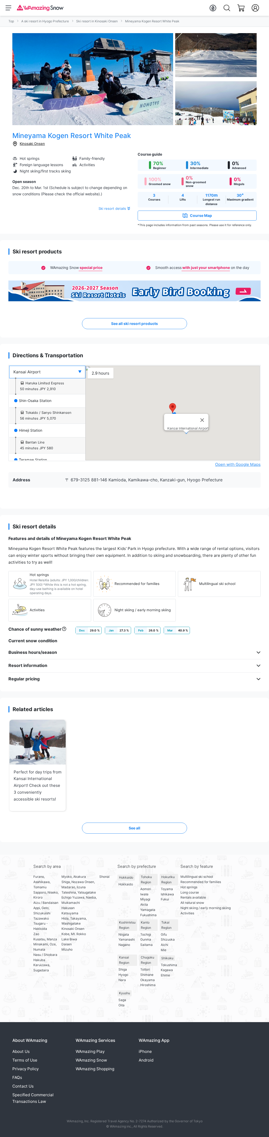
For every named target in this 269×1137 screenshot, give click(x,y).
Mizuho (67, 949)
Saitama (146, 945)
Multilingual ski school (196, 877)
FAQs (17, 1077)
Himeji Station (30, 430)
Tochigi (145, 934)
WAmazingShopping (95, 1068)
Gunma (145, 939)
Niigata (123, 934)
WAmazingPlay (90, 1051)
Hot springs (188, 887)
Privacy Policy (25, 1068)
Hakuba (39, 960)
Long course (189, 892)
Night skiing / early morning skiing (205, 908)
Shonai (104, 877)
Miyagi (145, 899)
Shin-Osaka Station (35, 401)
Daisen (66, 944)
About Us (21, 1051)
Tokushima (169, 965)
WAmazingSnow (91, 1060)
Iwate (144, 894)
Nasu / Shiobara (45, 955)
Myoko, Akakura (73, 877)
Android (146, 1060)
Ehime (165, 975)
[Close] (202, 420)
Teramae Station (33, 460)
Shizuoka (168, 939)
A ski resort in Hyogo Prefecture (45, 21)
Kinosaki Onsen (32, 143)
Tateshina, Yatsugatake (78, 892)
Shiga (122, 969)
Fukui (165, 899)
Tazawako (41, 918)
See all (134, 828)
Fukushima (148, 915)
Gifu (164, 934)
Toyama (167, 889)
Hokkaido (126, 877)
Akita (144, 904)
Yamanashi (126, 939)
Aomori (145, 889)
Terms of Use (24, 1060)
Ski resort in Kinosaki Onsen (97, 21)
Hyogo (123, 975)
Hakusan (68, 908)
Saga (122, 1000)
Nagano (124, 945)
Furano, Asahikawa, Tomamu (41, 882)
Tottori (145, 969)
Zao (36, 934)
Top (11, 21)
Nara (122, 980)
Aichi (164, 945)
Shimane (146, 975)
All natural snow (192, 903)
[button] (172, 408)
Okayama (147, 980)
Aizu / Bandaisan (45, 903)
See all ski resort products (134, 323)
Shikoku (167, 958)
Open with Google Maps (238, 464)
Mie (163, 950)
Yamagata (147, 910)
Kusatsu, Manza (45, 939)
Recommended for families (200, 882)
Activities (187, 913)
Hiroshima (148, 985)
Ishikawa (167, 894)
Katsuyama (69, 913)
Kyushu (124, 993)
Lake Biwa (69, 939)
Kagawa (167, 970)
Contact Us (23, 1086)
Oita (121, 1005)
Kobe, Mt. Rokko (73, 934)
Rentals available (193, 897)
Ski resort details (112, 208)
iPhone (145, 1051)
